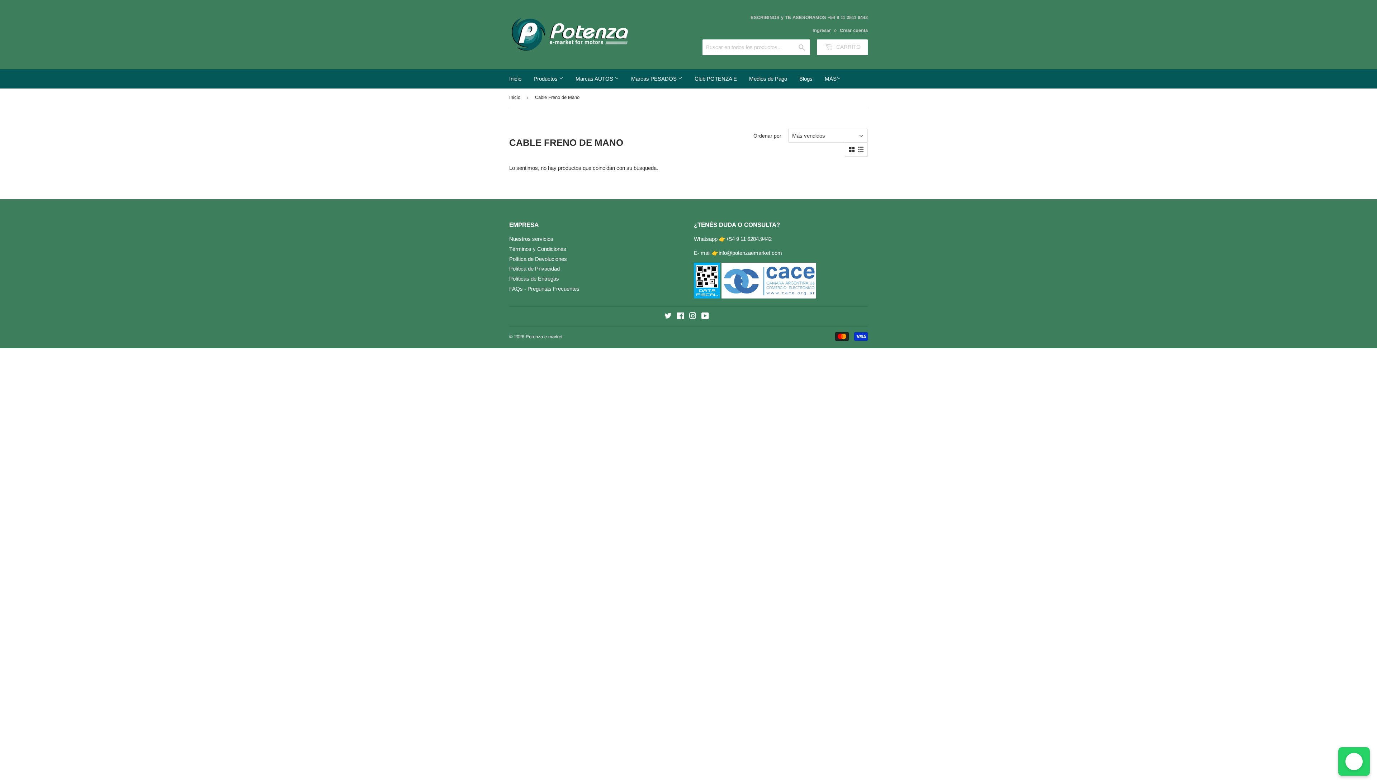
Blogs (806, 79)
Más (831, 79)
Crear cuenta (854, 30)
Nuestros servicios (531, 239)
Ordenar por (767, 136)
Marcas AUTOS (595, 79)
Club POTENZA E (716, 79)
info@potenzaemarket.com (750, 253)
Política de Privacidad (534, 269)
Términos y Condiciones (537, 249)
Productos (546, 79)
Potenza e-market (544, 336)
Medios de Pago (768, 79)
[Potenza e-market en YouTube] (705, 317)
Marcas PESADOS (654, 79)
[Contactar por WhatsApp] (1354, 761)
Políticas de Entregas (534, 279)
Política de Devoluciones (538, 259)
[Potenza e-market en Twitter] (668, 317)
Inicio (515, 79)
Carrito (848, 47)
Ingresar (822, 30)
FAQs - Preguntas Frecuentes (544, 289)
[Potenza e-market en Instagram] (692, 317)
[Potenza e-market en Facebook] (680, 317)
